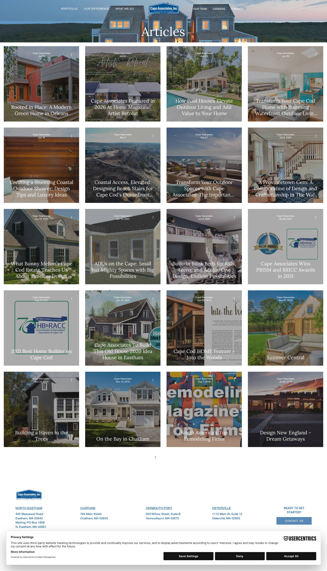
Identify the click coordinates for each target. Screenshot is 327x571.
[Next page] (179, 457)
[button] (97, 8)
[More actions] (73, 54)
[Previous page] (147, 457)
